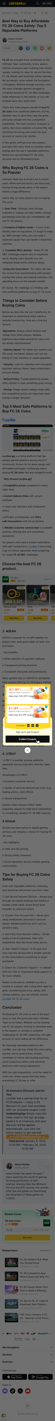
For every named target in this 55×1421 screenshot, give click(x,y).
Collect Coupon (27, 739)
